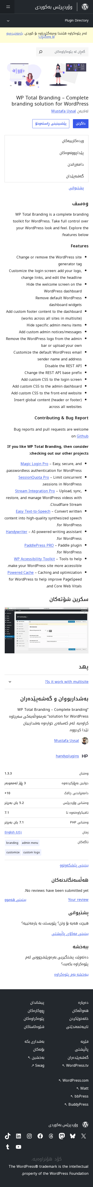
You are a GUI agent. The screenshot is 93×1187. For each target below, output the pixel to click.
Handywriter (16, 531)
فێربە (84, 1041)
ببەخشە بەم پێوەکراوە (71, 974)
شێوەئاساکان (34, 1026)
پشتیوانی (76, 187)
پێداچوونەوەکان (72, 152)
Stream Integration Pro (35, 491)
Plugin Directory (76, 20)
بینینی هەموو (15, 899)
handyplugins (67, 756)
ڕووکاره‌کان (36, 1010)
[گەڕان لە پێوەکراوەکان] (40, 51)
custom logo (31, 852)
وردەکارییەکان (73, 140)
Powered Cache (20, 572)
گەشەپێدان (75, 176)
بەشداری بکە (34, 1041)
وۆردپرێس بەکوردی (63, 1124)
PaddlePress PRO (39, 545)
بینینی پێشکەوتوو (74, 865)
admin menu (30, 842)
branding (12, 842)
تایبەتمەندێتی (77, 1026)
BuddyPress (76, 1104)
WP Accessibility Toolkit (34, 558)
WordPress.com (73, 1080)
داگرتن (81, 124)
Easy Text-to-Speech (33, 511)
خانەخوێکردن (78, 1018)
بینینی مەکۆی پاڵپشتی (70, 933)
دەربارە (83, 1002)
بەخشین (36, 1057)
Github (82, 436)
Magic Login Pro (34, 463)
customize (13, 852)
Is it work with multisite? (66, 682)
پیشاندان (37, 1002)
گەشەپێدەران (78, 1057)
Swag (37, 1065)
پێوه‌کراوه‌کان (34, 1018)
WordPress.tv (75, 1065)
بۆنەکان (38, 1049)
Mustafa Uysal (63, 111)
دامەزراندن (76, 164)
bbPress (79, 1096)
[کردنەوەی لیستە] (7, 7)
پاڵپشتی (81, 1049)
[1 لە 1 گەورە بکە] (82, 613)
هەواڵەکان (80, 1010)
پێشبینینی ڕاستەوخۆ (50, 124)
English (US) (13, 832)
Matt (82, 1088)
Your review (78, 899)
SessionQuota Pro (34, 477)
